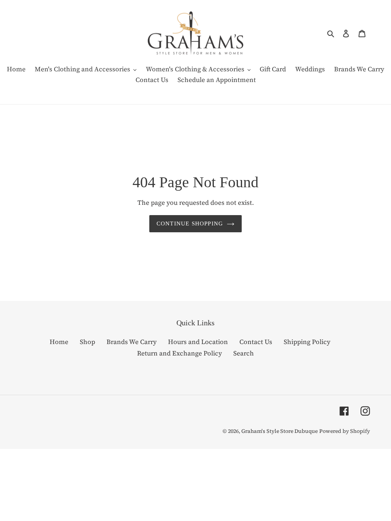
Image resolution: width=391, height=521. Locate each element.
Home (59, 341)
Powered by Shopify (344, 431)
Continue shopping (190, 223)
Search (243, 353)
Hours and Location (198, 341)
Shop (87, 341)
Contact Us (255, 341)
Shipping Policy (307, 341)
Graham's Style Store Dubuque (279, 431)
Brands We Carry (132, 341)
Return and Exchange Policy (179, 353)
